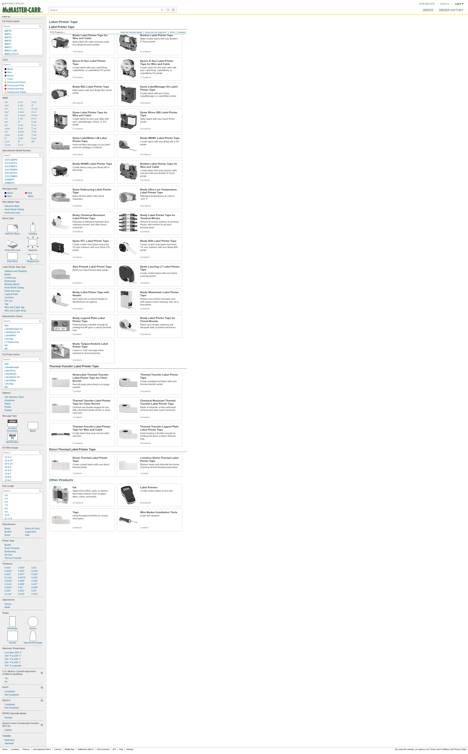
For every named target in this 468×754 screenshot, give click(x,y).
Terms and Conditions (440, 749)
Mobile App (69, 749)
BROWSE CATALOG (14, 3)
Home (4, 749)
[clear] (162, 10)
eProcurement (103, 749)
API (114, 749)
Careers (57, 749)
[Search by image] (173, 10)
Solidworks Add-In (85, 749)
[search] (40, 26)
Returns (26, 749)
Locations (15, 749)
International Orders (42, 749)
